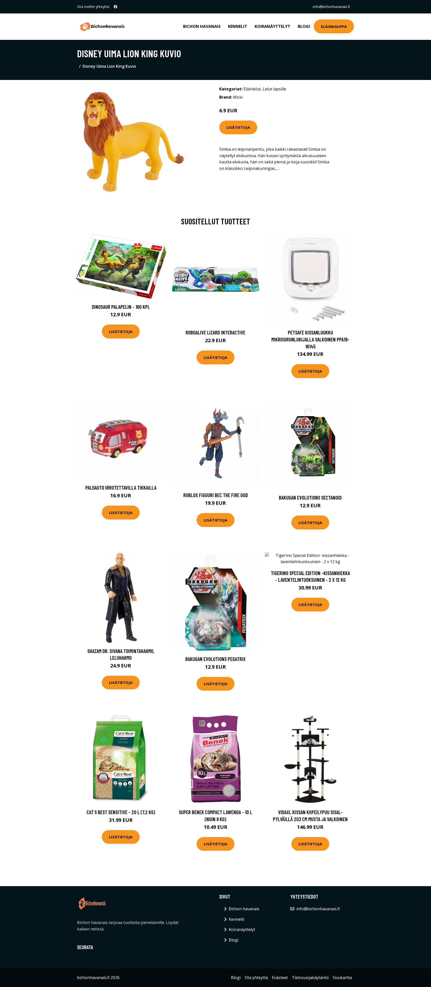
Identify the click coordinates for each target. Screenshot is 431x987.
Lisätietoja (238, 127)
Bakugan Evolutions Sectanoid (310, 497)
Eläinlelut (252, 89)
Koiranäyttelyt (272, 26)
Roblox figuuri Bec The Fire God (215, 495)
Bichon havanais (201, 26)
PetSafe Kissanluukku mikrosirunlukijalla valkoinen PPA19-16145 (310, 339)
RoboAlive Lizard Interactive (215, 332)
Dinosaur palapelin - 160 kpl (121, 307)
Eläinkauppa (334, 26)
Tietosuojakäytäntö (310, 977)
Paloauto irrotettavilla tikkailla (120, 487)
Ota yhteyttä (256, 977)
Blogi (304, 26)
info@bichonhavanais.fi (331, 6)
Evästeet (280, 977)
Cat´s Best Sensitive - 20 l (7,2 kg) (121, 812)
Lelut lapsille (274, 89)
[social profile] (115, 6)
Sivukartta (342, 977)
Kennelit (237, 26)
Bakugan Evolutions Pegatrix (215, 659)
